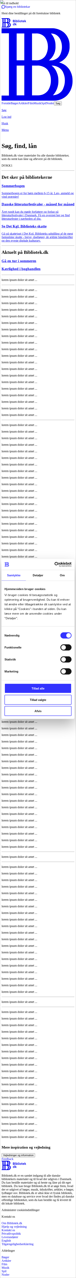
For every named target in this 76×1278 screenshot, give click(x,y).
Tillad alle (38, 688)
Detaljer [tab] (38, 575)
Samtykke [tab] (13, 575)
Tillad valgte (38, 699)
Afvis (38, 711)
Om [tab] (62, 575)
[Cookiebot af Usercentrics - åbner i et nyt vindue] (55, 564)
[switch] (66, 647)
